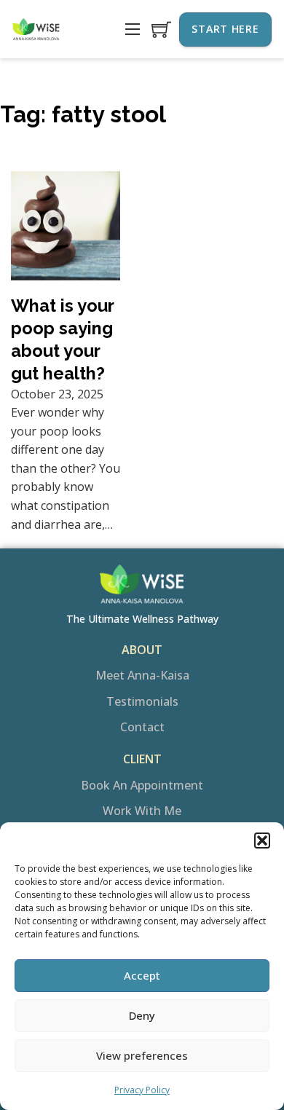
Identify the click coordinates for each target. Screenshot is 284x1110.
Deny (142, 1015)
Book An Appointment (142, 785)
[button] (262, 840)
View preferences (142, 1055)
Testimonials (142, 701)
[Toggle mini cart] (161, 29)
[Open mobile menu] (132, 29)
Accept (142, 975)
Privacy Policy (142, 1090)
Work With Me (142, 811)
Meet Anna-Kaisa (142, 675)
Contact (142, 727)
